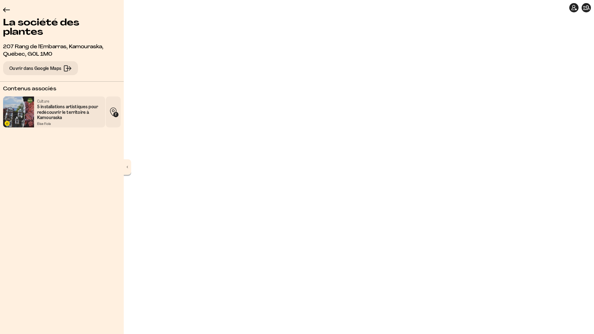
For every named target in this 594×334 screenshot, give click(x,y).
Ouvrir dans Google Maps (35, 68)
